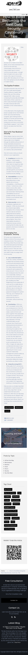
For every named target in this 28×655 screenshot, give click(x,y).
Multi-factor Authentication (11, 514)
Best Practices (9, 407)
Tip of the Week (9, 473)
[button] (23, 14)
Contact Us (14, 600)
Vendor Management (9, 529)
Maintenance (18, 407)
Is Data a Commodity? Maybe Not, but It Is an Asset (14, 627)
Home (3, 571)
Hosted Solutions (16, 500)
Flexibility (7, 500)
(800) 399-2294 (14, 10)
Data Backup (16, 496)
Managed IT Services (9, 507)
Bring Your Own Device (10, 493)
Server (12, 521)
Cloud (6, 466)
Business (7, 464)
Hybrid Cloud (8, 503)
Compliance (7, 496)
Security (7, 411)
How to (6, 468)
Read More (17, 642)
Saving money (15, 518)
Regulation (7, 518)
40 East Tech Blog (9, 460)
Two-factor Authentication (10, 525)
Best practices (8, 462)
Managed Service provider (11, 511)
